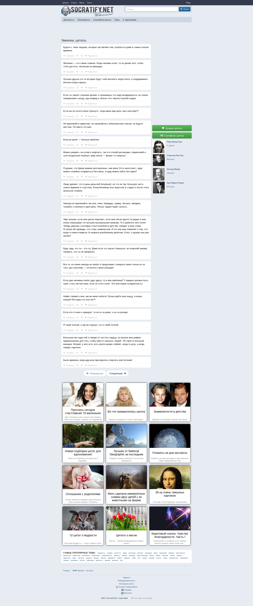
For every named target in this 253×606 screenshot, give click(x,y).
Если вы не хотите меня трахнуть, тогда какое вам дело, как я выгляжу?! (101, 110)
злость (159, 558)
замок (158, 555)
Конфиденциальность (126, 580)
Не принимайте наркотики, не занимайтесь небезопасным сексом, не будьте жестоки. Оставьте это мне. (103, 125)
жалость (117, 553)
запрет (179, 555)
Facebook (128, 590)
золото (82, 560)
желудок (148, 553)
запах (172, 555)
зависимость (107, 555)
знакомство (173, 558)
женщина (163, 553)
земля (119, 558)
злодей (151, 558)
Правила (126, 577)
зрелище (90, 560)
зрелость (99, 560)
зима (134, 558)
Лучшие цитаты (173, 128)
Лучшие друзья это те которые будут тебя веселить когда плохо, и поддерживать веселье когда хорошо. (105, 80)
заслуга (81, 558)
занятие (165, 555)
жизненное (96, 555)
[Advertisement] (126, 30)
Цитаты (66, 2)
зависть (117, 555)
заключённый (142, 555)
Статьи (74, 2)
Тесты (89, 2)
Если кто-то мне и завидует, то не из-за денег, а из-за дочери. (95, 312)
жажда (109, 553)
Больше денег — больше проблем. (81, 139)
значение (74, 560)
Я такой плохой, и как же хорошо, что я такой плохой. (91, 324)
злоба (144, 558)
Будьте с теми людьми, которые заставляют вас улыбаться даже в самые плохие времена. (106, 48)
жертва (171, 553)
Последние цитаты (126, 583)
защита (89, 558)
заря (74, 558)
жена (156, 553)
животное (67, 555)
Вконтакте (128, 593)
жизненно (86, 555)
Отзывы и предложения (127, 586)
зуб (121, 560)
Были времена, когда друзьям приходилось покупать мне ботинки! (97, 360)
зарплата (66, 558)
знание (66, 560)
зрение (107, 560)
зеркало (127, 558)
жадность (101, 553)
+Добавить (68, 19)
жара (125, 553)
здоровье (111, 558)
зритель (115, 560)
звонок (103, 558)
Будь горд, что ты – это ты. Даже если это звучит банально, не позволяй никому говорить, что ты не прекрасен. (105, 250)
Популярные (83, 19)
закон (151, 555)
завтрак (132, 555)
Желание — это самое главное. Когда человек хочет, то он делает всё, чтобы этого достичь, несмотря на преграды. (103, 64)
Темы (117, 19)
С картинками (129, 19)
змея (165, 558)
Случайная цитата (102, 19)
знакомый (184, 558)
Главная (66, 570)
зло (139, 558)
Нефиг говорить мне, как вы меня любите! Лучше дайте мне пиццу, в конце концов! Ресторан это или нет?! (102, 297)
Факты (81, 2)
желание (132, 553)
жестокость (180, 553)
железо (140, 553)
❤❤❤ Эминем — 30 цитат (83, 570)
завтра (124, 555)
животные (76, 555)
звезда (96, 558)
